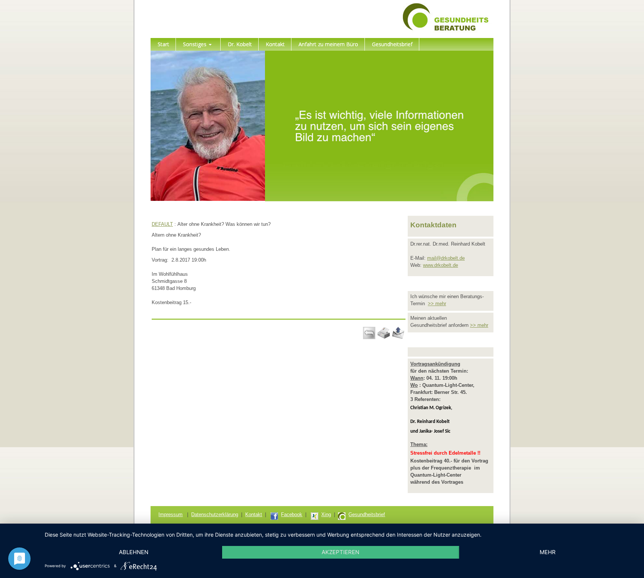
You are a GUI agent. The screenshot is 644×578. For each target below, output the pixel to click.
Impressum (170, 514)
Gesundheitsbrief (366, 514)
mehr (548, 552)
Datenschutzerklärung (214, 514)
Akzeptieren (340, 552)
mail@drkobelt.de (446, 258)
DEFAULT (162, 224)
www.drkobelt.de (440, 265)
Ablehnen (133, 552)
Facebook (291, 514)
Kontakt (253, 514)
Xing (326, 514)
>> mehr (437, 303)
